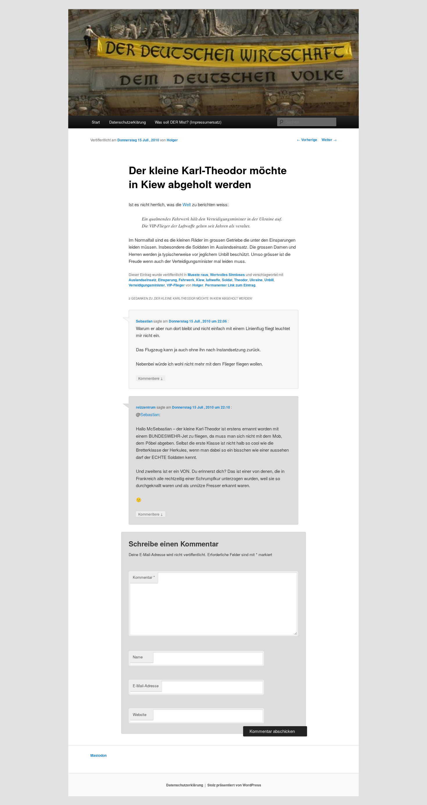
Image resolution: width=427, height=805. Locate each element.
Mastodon (98, 755)
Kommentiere (150, 378)
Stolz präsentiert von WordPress (234, 785)
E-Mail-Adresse (146, 685)
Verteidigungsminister (147, 285)
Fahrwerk (186, 279)
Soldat (227, 279)
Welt (186, 204)
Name (138, 657)
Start (96, 122)
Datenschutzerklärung (127, 122)
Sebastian (144, 321)
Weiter (329, 139)
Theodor (241, 279)
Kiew (200, 279)
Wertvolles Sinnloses (227, 274)
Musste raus (198, 274)
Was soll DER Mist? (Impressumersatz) (188, 122)
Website (139, 714)
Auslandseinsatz (142, 279)
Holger (172, 140)
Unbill (269, 279)
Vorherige (307, 139)
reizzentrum (146, 407)
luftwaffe (213, 279)
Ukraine (256, 279)
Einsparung (167, 279)
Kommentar (144, 577)
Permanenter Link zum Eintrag (230, 285)
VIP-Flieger (176, 285)
